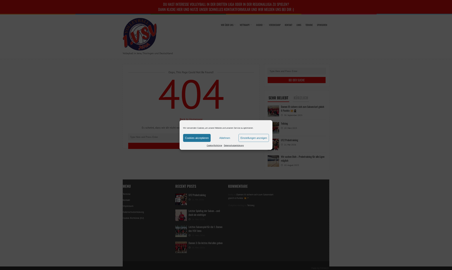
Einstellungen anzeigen (253, 137)
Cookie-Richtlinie (214, 145)
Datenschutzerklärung (234, 145)
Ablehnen (224, 137)
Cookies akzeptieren (197, 137)
